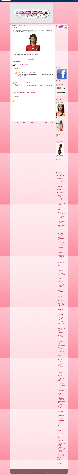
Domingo (60, 301)
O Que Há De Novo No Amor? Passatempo (61, 285)
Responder (17, 68)
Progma (59, 193)
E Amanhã (60, 375)
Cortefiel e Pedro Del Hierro (61, 217)
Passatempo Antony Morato (61, 213)
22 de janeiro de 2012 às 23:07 (25, 82)
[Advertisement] (60, 48)
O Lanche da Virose (60, 409)
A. (15, 64)
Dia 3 (59, 437)
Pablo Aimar (60, 298)
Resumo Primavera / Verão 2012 (61, 326)
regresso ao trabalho (60, 418)
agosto (59, 181)
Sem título (60, 447)
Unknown (20, 72)
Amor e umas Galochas (61, 353)
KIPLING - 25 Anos (62, 253)
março (59, 189)
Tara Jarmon (60, 440)
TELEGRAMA (61, 433)
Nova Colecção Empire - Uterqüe (61, 388)
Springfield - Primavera (60, 234)
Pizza (59, 241)
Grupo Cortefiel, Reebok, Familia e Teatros (61, 256)
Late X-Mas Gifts (61, 399)
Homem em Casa (61, 281)
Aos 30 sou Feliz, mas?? (20, 92)
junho (59, 184)
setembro (60, 180)
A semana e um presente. (61, 201)
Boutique (60, 355)
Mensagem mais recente (19, 122)
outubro (60, 178)
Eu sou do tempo (61, 402)
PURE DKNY (60, 271)
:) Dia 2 (59, 441)
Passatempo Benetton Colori (61, 274)
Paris (59, 265)
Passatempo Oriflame (60, 315)
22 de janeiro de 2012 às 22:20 (29, 72)
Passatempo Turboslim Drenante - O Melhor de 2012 (61, 369)
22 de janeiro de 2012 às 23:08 (30, 92)
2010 (58, 459)
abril (59, 187)
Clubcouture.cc (61, 341)
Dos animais (60, 411)
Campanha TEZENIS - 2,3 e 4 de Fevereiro (61, 210)
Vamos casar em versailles (61, 226)
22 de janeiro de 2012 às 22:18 (22, 64)
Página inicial (35, 122)
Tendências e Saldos (60, 435)
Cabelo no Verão (61, 390)
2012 (58, 174)
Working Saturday (60, 231)
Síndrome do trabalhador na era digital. (61, 339)
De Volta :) (60, 430)
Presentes (60, 425)
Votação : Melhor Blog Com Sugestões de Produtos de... (61, 223)
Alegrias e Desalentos (60, 336)
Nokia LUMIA (61, 264)
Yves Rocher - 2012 (61, 247)
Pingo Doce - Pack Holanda (61, 444)
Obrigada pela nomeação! (61, 348)
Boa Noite (60, 359)
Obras (59, 373)
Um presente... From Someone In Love (61, 428)
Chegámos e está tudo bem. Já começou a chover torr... (61, 450)
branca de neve (61, 258)
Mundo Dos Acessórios (60, 199)
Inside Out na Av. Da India (61, 329)
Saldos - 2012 (60, 391)
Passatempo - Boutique (60, 405)
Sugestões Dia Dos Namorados (61, 238)
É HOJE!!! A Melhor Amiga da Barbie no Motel (61, 318)
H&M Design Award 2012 (61, 398)
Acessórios (60, 252)
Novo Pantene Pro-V (61, 421)
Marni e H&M (60, 235)
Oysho (59, 422)
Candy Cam (60, 270)
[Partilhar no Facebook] (32, 59)
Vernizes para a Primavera (61, 384)
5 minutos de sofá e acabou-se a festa (61, 245)
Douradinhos (60, 239)
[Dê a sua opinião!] (29, 59)
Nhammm (60, 229)
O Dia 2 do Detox (61, 334)
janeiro (59, 192)
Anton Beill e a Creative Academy (61, 250)
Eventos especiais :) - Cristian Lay (61, 321)
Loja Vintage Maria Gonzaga (61, 304)
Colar (59, 283)
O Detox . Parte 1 (61, 350)
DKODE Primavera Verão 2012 (61, 407)
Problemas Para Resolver (61, 288)
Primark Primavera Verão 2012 (60, 279)
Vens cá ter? (60, 438)
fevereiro (60, 190)
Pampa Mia (60, 372)
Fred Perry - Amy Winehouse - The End (61, 206)
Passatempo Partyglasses (61, 413)
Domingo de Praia (61, 300)
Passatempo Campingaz (60, 366)
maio (59, 186)
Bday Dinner (60, 376)
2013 (58, 172)
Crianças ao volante (60, 219)
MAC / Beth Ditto (61, 242)
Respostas (18, 70)
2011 (58, 457)
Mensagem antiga (49, 122)
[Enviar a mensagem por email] (28, 59)
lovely (59, 424)
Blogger (47, 472)
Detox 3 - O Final (61, 323)
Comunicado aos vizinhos (61, 346)
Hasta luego (60, 431)
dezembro (60, 175)
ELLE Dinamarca (61, 401)
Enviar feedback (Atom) (22, 124)
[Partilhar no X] (30, 59)
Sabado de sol (60, 308)
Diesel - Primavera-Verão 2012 (61, 268)
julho (59, 183)
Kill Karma (60, 395)
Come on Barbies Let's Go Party (61, 357)
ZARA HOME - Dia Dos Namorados (61, 381)
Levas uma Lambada (60, 276)
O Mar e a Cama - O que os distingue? (61, 331)
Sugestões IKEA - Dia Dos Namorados (61, 196)
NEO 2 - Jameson (61, 385)
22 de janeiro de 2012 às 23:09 (25, 99)
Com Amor (60, 445)
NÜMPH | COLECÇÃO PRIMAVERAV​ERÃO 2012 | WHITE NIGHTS (61, 292)
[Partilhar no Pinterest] (33, 59)
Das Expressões (61, 262)
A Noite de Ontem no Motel (61, 310)
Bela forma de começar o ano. (61, 455)
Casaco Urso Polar (61, 351)
